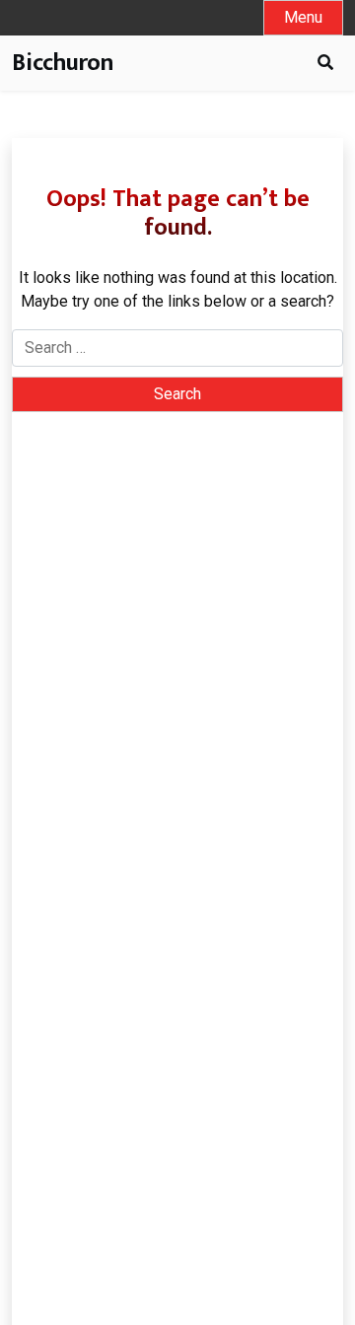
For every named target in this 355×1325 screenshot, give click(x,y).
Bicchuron (62, 63)
